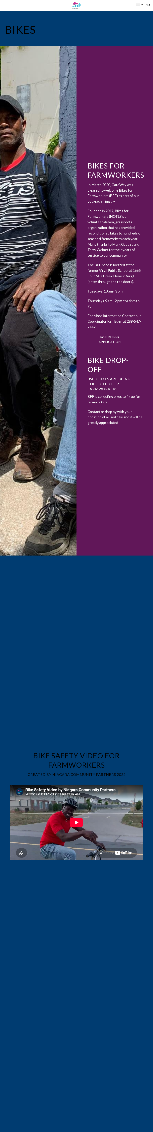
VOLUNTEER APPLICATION (110, 339)
